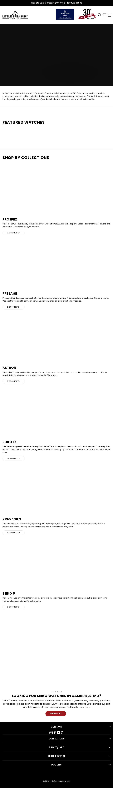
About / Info (56, 747)
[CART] (109, 15)
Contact (56, 726)
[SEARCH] (99, 15)
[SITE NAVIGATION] (104, 15)
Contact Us (56, 713)
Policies (56, 764)
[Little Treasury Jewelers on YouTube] (58, 732)
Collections (57, 738)
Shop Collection (13, 233)
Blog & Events (56, 756)
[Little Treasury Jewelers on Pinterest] (62, 732)
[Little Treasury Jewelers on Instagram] (51, 732)
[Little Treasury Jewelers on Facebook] (54, 732)
